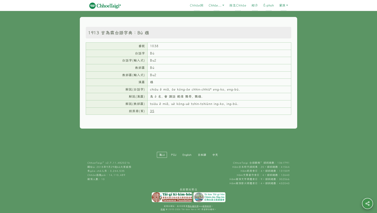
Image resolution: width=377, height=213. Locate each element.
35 (152, 111)
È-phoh (268, 5)
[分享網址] (367, 203)
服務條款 (207, 206)
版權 (163, 209)
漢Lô (162, 154)
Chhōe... (215, 5)
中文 (215, 154)
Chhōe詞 (197, 5)
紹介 (255, 5)
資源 (282, 5)
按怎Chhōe (237, 5)
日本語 (202, 154)
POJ (173, 154)
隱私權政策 (193, 206)
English (187, 154)
